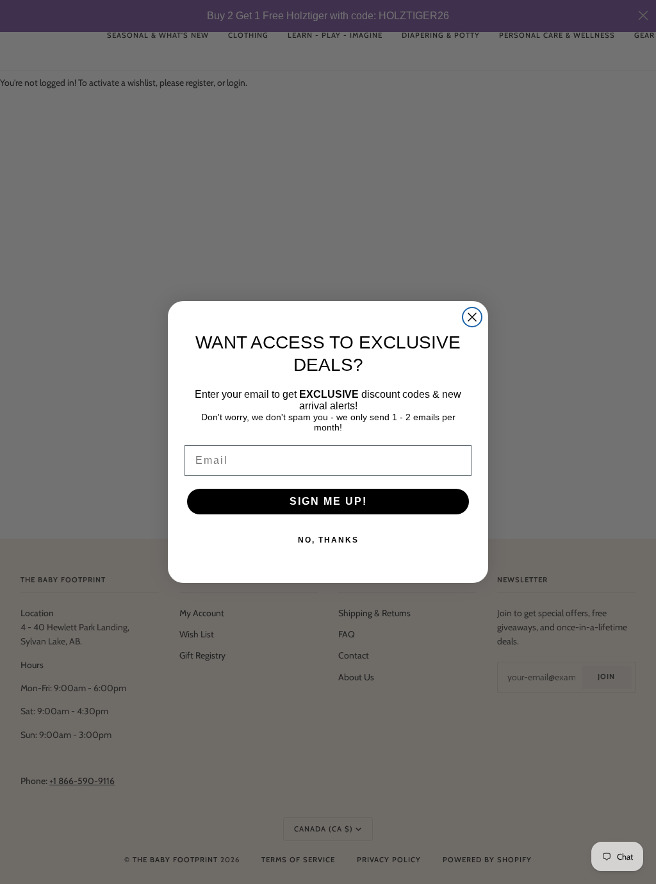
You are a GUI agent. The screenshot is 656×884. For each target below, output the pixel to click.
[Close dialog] (472, 317)
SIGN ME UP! (328, 501)
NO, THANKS (328, 540)
